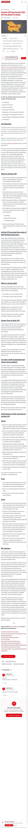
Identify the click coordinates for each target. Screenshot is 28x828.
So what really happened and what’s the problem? (12, 46)
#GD (3, 661)
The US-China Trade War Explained (10, 637)
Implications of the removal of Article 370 (10, 48)
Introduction (5, 38)
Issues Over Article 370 (17, 43)
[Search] (22, 2)
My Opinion (13, 51)
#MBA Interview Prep (7, 664)
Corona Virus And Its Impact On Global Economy (13, 633)
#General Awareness (10, 661)
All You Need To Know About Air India (10, 647)
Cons (8, 51)
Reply (5, 683)
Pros (4, 51)
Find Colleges (8, 825)
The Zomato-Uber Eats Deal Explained (10, 643)
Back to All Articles (9, 656)
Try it (23, 58)
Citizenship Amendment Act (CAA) (9, 631)
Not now (15, 825)
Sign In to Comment (15, 715)
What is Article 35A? (6, 43)
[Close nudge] (25, 821)
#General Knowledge (18, 664)
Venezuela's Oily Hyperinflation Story (10, 641)
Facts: (22, 48)
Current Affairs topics (14, 626)
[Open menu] (25, 2)
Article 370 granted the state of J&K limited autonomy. (13, 41)
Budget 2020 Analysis (6, 635)
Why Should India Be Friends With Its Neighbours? (14, 645)
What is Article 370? (13, 38)
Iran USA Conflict (5, 639)
